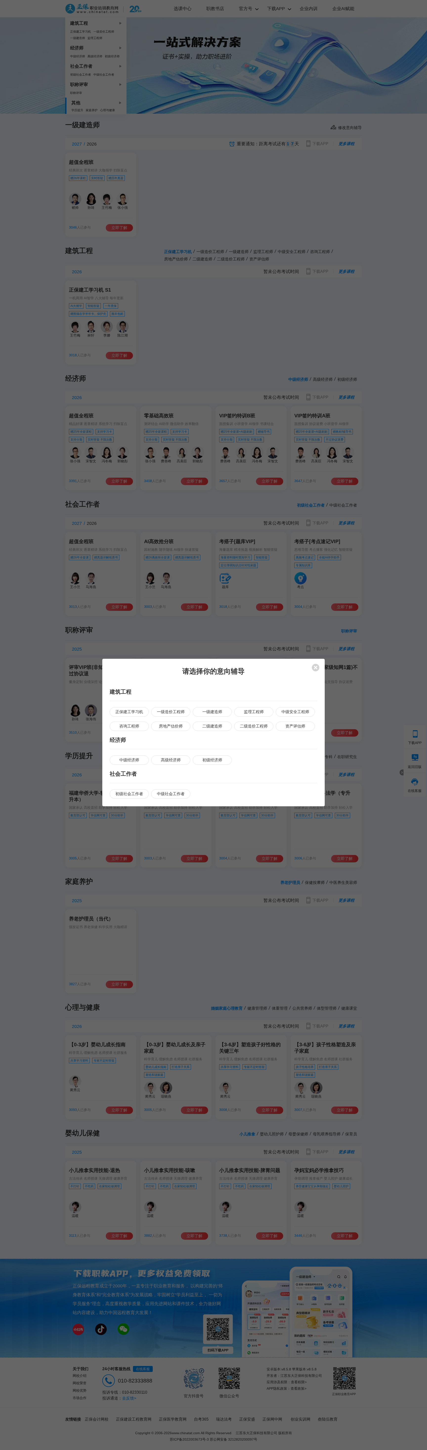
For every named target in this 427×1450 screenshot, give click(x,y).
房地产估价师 (171, 726)
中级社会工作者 (171, 794)
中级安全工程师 (295, 712)
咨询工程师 (129, 726)
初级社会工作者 (129, 794)
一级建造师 (212, 712)
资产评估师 (295, 726)
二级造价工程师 (254, 726)
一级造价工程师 (171, 712)
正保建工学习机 (129, 712)
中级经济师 (129, 760)
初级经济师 (212, 760)
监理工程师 (254, 712)
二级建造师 (212, 726)
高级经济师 (171, 760)
